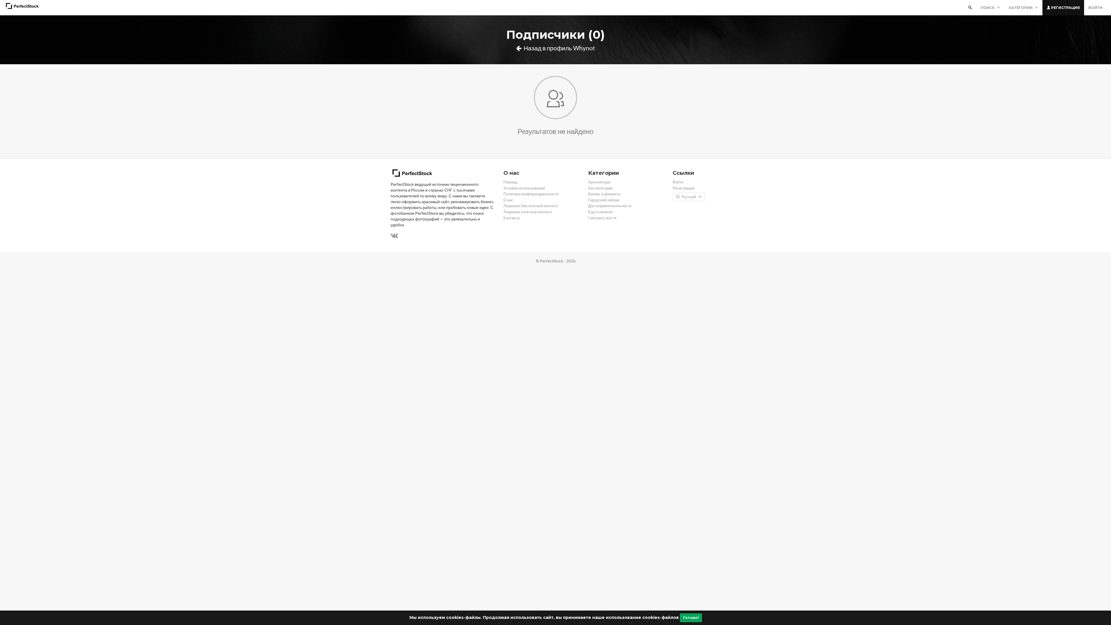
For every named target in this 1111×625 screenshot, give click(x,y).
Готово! (691, 617)
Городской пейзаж (603, 200)
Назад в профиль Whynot (559, 48)
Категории (1021, 7)
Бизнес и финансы (604, 194)
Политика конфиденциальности (530, 194)
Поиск (988, 7)
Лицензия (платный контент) (527, 212)
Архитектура (599, 182)
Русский (689, 197)
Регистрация (1065, 7)
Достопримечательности (609, 206)
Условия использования (524, 188)
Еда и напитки (600, 212)
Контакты (511, 218)
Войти (1095, 7)
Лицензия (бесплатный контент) (530, 206)
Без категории (600, 188)
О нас (508, 200)
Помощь (510, 182)
